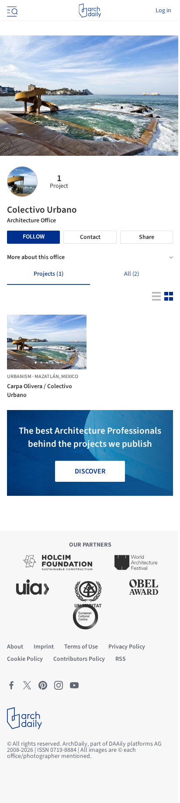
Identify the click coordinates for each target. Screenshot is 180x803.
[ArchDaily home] (90, 11)
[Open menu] (11, 10)
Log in (163, 10)
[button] (36, 362)
